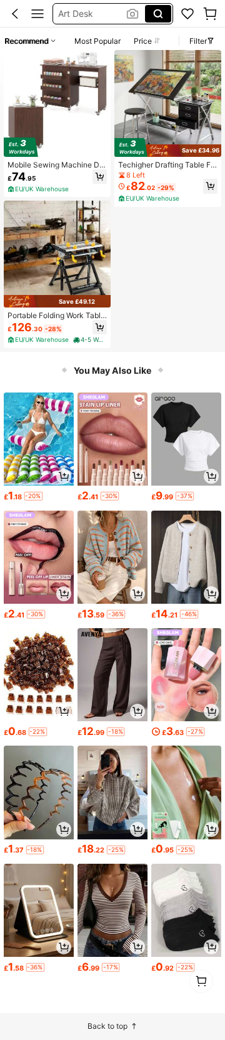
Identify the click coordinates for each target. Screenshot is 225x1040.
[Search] (158, 13)
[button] (15, 14)
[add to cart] (63, 476)
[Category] (37, 14)
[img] (57, 147)
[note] (39, 189)
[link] (187, 14)
